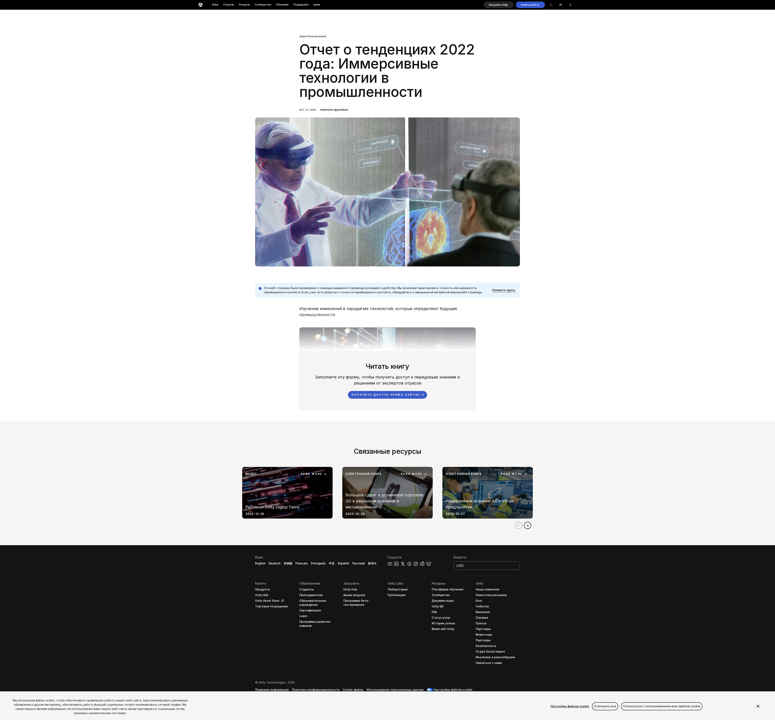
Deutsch (275, 563)
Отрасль (228, 5)
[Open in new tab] (281, 600)
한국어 (372, 563)
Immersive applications (334, 109)
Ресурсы (244, 5)
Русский (358, 563)
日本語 (288, 563)
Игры (215, 5)
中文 (332, 563)
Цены (316, 5)
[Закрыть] (758, 706)
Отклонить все (605, 706)
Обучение (282, 5)
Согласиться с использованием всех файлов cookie (662, 706)
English (260, 563)
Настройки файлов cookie (570, 706)
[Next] (527, 525)
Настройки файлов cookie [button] (453, 689)
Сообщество (263, 5)
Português (318, 563)
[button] (498, 5)
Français (301, 563)
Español (343, 563)
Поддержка (301, 5)
